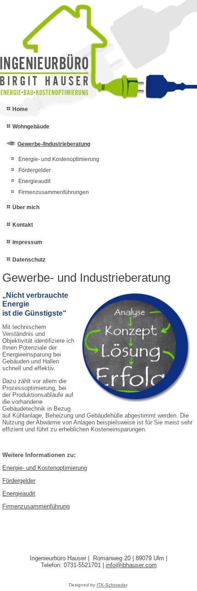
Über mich (25, 207)
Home (20, 109)
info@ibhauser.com (131, 565)
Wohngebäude (30, 126)
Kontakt (22, 225)
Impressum (27, 242)
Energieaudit (34, 181)
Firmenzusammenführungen (53, 192)
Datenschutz (28, 259)
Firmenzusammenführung (36, 506)
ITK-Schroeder (112, 584)
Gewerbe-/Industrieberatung (53, 144)
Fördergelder (34, 170)
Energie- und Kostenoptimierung (58, 159)
